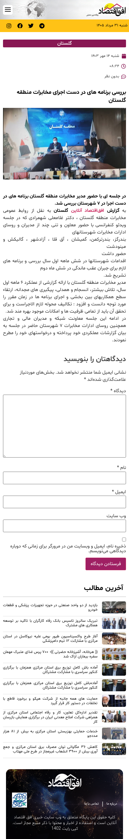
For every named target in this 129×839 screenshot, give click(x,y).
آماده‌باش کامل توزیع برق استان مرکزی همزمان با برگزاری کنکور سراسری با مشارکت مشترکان (50, 685)
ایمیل (119, 492)
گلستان (64, 43)
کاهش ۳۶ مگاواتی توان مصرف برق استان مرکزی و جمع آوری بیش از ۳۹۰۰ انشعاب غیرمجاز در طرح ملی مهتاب (50, 749)
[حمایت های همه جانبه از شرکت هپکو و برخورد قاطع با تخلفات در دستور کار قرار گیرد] (114, 702)
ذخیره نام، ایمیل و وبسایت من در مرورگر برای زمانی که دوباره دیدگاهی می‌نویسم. (68, 548)
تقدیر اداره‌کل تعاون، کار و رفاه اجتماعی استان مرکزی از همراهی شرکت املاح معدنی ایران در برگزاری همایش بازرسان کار (50, 717)
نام (121, 467)
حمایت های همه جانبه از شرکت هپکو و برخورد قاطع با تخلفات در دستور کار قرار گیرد (50, 701)
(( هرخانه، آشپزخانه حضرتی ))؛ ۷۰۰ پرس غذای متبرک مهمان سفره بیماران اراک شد (50, 654)
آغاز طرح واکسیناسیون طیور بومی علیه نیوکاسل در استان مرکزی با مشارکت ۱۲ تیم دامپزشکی (50, 639)
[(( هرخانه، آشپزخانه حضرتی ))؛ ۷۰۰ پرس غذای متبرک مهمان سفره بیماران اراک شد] (114, 655)
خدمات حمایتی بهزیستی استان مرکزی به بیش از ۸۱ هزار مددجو (50, 734)
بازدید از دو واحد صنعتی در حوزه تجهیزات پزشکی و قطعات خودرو (50, 607)
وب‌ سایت (116, 516)
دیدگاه (118, 391)
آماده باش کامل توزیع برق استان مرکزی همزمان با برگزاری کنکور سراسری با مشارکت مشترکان (50, 670)
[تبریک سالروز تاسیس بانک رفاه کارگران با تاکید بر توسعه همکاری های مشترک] (114, 624)
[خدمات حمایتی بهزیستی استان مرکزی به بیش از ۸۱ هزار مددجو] (114, 734)
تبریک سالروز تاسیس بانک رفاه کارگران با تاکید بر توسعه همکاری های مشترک (50, 623)
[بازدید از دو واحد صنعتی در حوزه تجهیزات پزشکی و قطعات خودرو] (114, 608)
